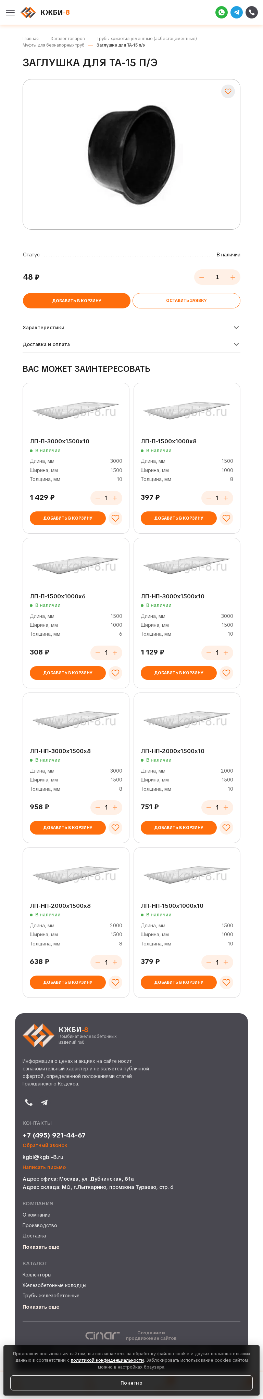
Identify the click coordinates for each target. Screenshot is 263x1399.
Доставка (34, 1236)
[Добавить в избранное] (228, 91)
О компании (36, 1215)
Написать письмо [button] (44, 1167)
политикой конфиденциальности (107, 1360)
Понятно (132, 1383)
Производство (40, 1225)
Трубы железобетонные (51, 1296)
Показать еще (41, 1247)
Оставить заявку (186, 300)
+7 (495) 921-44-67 (54, 1135)
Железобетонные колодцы (54, 1285)
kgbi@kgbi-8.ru (43, 1157)
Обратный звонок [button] (45, 1145)
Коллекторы (37, 1275)
